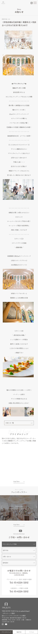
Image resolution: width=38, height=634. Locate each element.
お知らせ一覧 (9, 423)
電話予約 (19, 632)
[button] (1, 507)
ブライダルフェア (6, 632)
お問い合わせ (7, 557)
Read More (16, 481)
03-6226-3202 (21, 582)
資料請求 (5, 563)
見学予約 (5, 550)
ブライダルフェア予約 (10, 544)
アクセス (31, 632)
